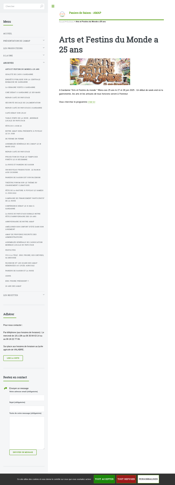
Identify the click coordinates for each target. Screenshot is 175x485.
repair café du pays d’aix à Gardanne (23, 108)
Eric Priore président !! (17, 281)
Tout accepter (104, 479)
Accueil (62, 22)
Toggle (53, 6)
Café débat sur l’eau (15, 113)
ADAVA (8, 276)
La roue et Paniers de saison (19, 165)
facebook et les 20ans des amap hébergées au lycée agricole (21, 264)
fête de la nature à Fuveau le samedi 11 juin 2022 (24, 191)
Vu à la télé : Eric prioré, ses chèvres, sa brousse (24, 256)
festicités (10, 250)
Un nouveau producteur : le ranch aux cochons (22, 171)
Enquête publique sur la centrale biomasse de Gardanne (22, 80)
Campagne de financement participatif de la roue (24, 199)
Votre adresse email (23, 391)
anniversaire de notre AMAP (19, 222)
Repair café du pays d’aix (17, 97)
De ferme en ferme (14, 139)
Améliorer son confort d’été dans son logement (24, 228)
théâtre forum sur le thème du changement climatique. (21, 184)
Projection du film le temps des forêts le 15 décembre (21, 158)
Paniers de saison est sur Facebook (23, 177)
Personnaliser (148, 479)
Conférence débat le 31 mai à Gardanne (20, 207)
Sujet (17, 402)
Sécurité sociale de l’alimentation (23, 103)
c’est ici (91, 102)
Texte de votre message (25, 413)
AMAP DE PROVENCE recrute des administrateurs (21, 235)
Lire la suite (13, 358)
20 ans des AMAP (13, 286)
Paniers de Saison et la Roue (19, 271)
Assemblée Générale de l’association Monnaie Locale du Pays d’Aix (24, 243)
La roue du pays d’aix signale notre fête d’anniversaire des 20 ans (23, 215)
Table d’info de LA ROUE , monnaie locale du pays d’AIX (21, 119)
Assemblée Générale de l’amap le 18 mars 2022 (23, 145)
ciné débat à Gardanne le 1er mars (22, 92)
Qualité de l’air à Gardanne (19, 74)
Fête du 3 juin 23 (13, 126)
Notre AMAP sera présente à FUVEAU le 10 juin (23, 132)
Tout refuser (126, 479)
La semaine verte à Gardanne (20, 87)
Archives (70, 22)
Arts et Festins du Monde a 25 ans (22, 69)
